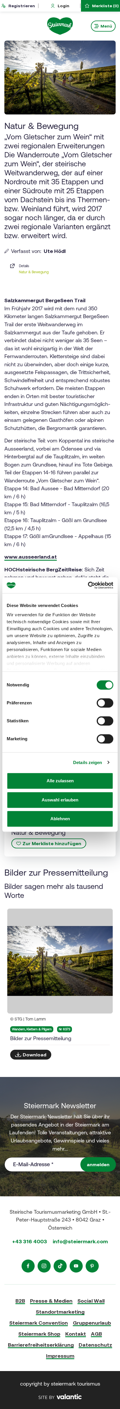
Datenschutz (95, 1345)
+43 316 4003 (29, 1241)
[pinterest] (92, 1266)
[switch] (105, 703)
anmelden (98, 1164)
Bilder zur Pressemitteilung (40, 1038)
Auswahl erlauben (60, 799)
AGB (96, 1334)
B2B (20, 1301)
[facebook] (28, 1266)
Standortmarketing (60, 1312)
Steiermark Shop (39, 1334)
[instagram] (44, 1266)
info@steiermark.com (80, 1241)
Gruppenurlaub (92, 1323)
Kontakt (75, 1334)
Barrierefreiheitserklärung (41, 1345)
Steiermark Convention (38, 1323)
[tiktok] (60, 1266)
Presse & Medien (51, 1301)
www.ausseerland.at (30, 557)
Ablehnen (60, 818)
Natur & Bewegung (34, 272)
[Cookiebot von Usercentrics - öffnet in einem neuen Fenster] (87, 585)
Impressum (60, 1356)
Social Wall (91, 1301)
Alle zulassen (60, 780)
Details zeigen (87, 762)
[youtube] (76, 1266)
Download (34, 1054)
